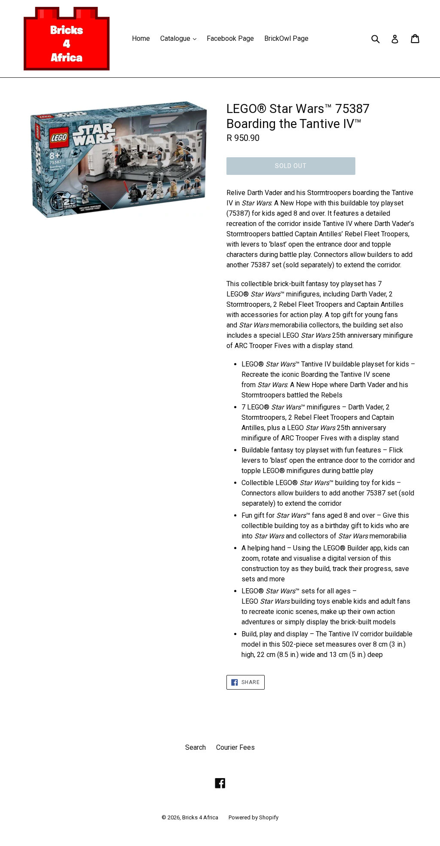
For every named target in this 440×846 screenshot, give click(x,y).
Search (195, 747)
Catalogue (180, 38)
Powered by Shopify (253, 817)
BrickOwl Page (286, 38)
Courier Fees (235, 747)
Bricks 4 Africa (200, 817)
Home (141, 38)
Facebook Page (230, 38)
